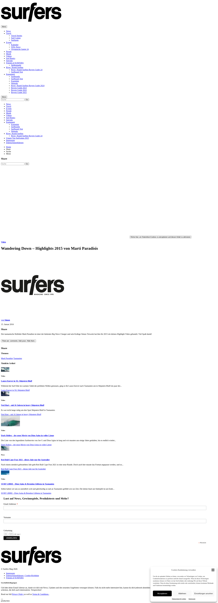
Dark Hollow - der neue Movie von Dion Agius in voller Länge (27, 435)
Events (8, 42)
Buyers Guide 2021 (19, 92)
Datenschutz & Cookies (179, 599)
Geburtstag (8, 530)
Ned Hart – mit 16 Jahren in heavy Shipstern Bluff (22, 405)
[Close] (2, 599)
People (8, 51)
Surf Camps (16, 38)
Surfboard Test (17, 72)
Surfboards (15, 76)
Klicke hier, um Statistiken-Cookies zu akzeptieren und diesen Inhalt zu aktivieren (160, 237)
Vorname (7, 517)
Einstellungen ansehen (203, 593)
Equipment (10, 74)
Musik (8, 54)
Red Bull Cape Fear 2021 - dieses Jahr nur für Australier (25, 460)
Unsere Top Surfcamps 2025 (17, 138)
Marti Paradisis (7, 358)
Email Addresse (11, 504)
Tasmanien (17, 358)
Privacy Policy (18, 594)
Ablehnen (182, 593)
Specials (9, 61)
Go (27, 100)
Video (3, 242)
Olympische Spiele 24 (20, 49)
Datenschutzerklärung (14, 143)
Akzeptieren (162, 593)
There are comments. (18, 341)
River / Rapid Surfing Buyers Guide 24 (26, 70)
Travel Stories (16, 36)
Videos (9, 56)
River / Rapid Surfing (14, 67)
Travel (8, 33)
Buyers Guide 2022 (19, 90)
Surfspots (15, 40)
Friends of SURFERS (15, 63)
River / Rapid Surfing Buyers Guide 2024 (27, 86)
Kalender (14, 45)
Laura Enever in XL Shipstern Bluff (16, 381)
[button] (213, 570)
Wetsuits (14, 83)
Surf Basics (10, 58)
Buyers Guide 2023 (19, 88)
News (8, 31)
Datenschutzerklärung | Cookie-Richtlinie (22, 575)
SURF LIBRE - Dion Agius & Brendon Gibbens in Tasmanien (27, 484)
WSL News (15, 47)
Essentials (15, 81)
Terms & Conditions (40, 594)
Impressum (192, 599)
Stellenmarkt (16, 65)
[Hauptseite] (31, 20)
